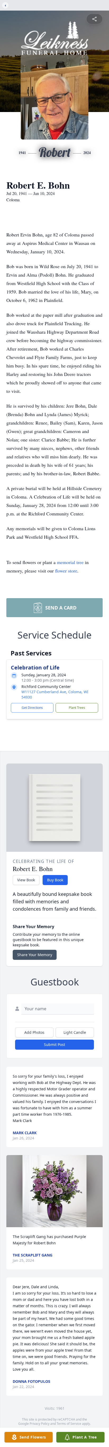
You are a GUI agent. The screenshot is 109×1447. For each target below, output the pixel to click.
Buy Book (55, 879)
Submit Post (54, 1044)
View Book (26, 879)
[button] (54, 1191)
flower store (66, 570)
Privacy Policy (39, 1423)
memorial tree (70, 562)
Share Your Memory (34, 954)
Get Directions (32, 707)
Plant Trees (77, 707)
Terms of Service (69, 1423)
